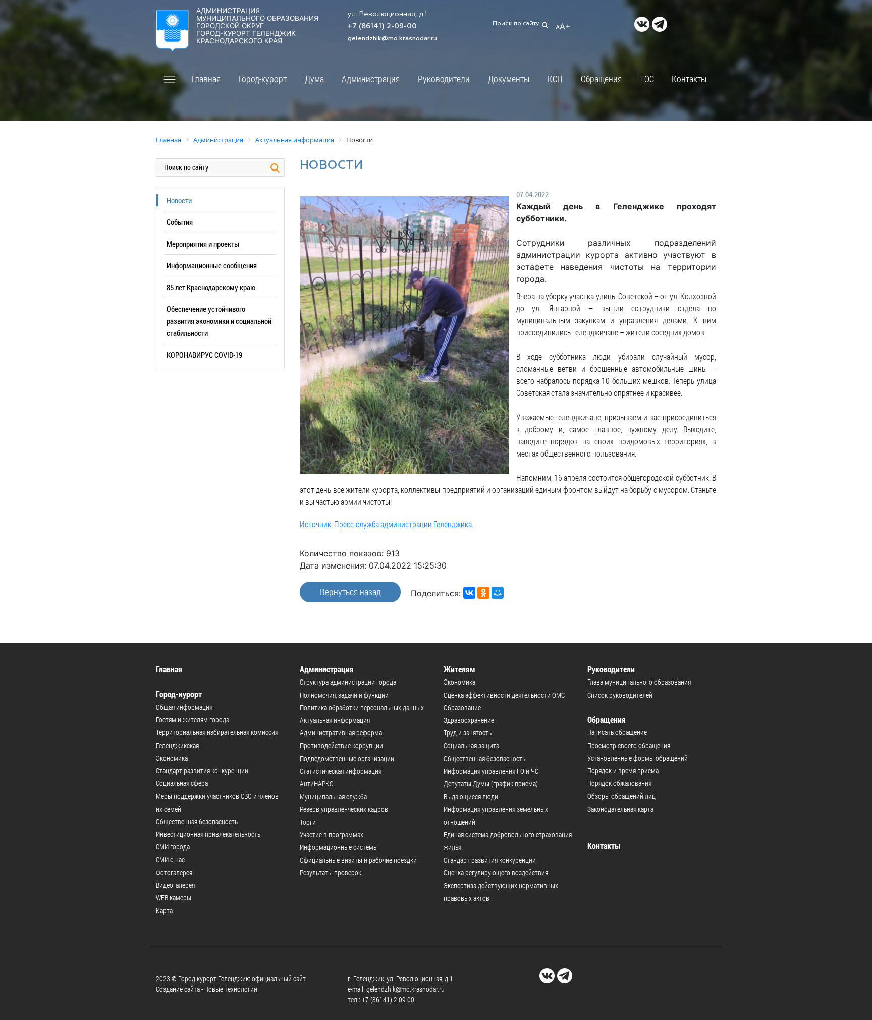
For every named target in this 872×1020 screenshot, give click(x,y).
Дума (314, 79)
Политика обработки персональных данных (362, 707)
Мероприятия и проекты (203, 244)
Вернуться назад (350, 592)
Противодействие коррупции (341, 745)
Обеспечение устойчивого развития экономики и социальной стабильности (219, 321)
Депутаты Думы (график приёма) (491, 783)
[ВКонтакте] (469, 593)
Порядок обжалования (619, 783)
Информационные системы (339, 847)
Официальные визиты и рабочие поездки (358, 860)
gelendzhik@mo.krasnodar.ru (392, 39)
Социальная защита (471, 745)
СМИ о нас (170, 859)
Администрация (371, 79)
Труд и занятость (468, 733)
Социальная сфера (182, 783)
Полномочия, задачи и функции (344, 695)
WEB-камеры (173, 897)
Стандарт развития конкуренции (202, 770)
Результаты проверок (330, 872)
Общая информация (184, 707)
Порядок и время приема (623, 770)
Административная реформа (341, 733)
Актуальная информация (335, 720)
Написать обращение (617, 732)
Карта (164, 910)
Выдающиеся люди (471, 796)
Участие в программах (331, 834)
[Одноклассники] (483, 593)
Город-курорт (263, 79)
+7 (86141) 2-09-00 (382, 26)
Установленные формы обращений (637, 758)
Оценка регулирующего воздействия (496, 872)
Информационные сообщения (212, 265)
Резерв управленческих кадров (344, 809)
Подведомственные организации (347, 758)
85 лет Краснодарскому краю (211, 287)
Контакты (689, 79)
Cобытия (180, 222)
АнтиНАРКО (317, 783)
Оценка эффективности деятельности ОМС (504, 695)
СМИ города (173, 847)
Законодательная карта (620, 809)
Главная (206, 79)
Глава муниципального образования (639, 682)
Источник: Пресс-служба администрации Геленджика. (386, 524)
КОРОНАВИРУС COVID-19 (204, 355)
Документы (509, 79)
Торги (308, 822)
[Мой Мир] (498, 593)
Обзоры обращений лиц (621, 796)
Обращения (601, 79)
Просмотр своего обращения (628, 745)
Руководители (444, 79)
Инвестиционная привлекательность (208, 834)
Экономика (172, 758)
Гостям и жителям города (192, 719)
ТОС (647, 79)
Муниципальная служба (333, 796)
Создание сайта (178, 989)
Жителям (459, 669)
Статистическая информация (341, 771)
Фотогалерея (174, 872)
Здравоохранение (469, 720)
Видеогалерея (175, 885)
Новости (179, 200)
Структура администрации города (348, 682)
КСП (555, 79)
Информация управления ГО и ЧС (491, 771)
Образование (462, 707)
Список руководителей (619, 695)
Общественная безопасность (197, 821)
